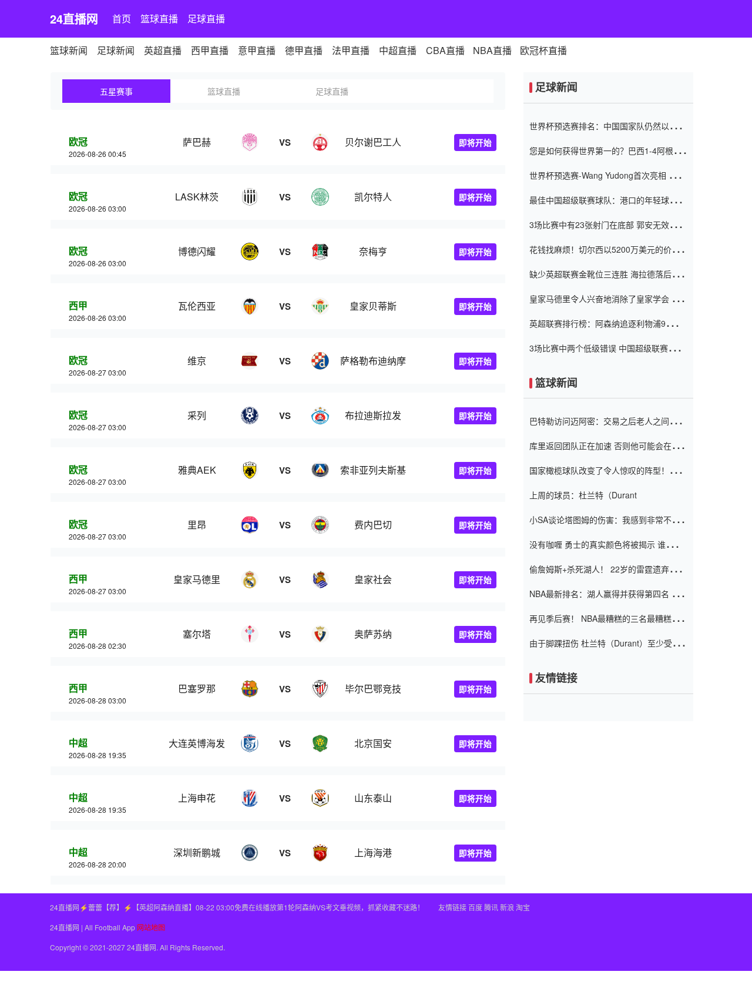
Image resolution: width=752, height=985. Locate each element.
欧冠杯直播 (543, 50)
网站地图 (151, 927)
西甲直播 (210, 50)
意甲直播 (257, 50)
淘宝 (523, 907)
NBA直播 (492, 50)
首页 (121, 18)
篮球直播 (159, 18)
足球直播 (206, 18)
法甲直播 (351, 50)
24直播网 (74, 18)
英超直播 (163, 50)
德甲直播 (304, 50)
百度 (475, 907)
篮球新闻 (69, 50)
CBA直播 (445, 50)
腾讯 (491, 907)
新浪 (507, 907)
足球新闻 (116, 50)
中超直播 (398, 50)
